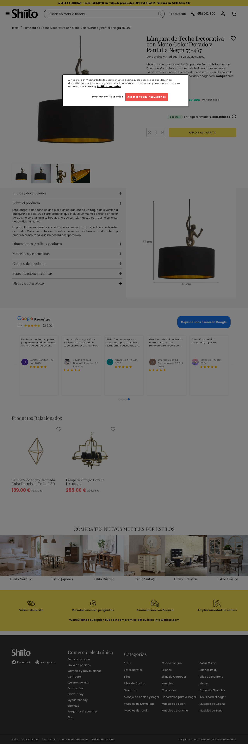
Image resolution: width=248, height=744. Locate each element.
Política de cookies (109, 86)
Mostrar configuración (107, 96)
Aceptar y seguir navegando (146, 96)
